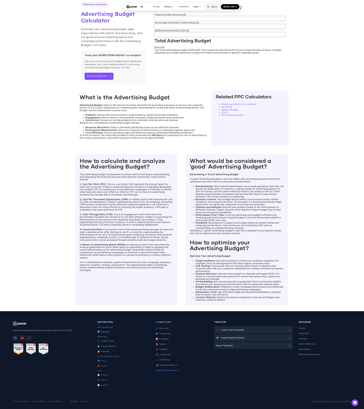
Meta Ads (163, 328)
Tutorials (303, 339)
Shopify (163, 344)
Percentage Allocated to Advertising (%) (176, 22)
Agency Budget (229, 110)
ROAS (224, 112)
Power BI (105, 351)
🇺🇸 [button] (142, 6)
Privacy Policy (38, 401)
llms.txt (84, 401)
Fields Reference (307, 344)
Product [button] (167, 6)
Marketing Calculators (309, 354)
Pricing (156, 7)
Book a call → (230, 7)
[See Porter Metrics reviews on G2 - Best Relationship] (43, 349)
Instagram (164, 339)
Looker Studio (107, 341)
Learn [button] (195, 6)
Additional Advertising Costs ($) (171, 30)
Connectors (163, 322)
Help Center (304, 349)
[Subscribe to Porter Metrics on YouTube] (22, 338)
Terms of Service (21, 401)
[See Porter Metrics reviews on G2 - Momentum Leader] (18, 349)
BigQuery (105, 332)
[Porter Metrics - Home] (131, 6)
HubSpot (163, 349)
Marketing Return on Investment (239, 104)
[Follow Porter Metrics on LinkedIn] (15, 338)
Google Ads (165, 334)
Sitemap (74, 401)
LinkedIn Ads (165, 355)
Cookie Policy (54, 401)
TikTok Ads (164, 360)
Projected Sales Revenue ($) (170, 14)
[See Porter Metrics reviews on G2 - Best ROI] (31, 349)
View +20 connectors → (167, 370)
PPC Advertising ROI (232, 115)
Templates (183, 7)
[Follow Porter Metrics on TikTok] (29, 338)
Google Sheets (108, 346)
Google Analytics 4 (168, 365)
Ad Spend (226, 107)
